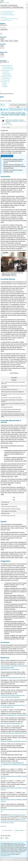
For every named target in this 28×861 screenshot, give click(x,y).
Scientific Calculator (7, 75)
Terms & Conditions (11, 852)
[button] (5, 84)
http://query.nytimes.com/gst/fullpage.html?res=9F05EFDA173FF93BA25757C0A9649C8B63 (14, 764)
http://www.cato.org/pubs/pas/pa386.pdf (11, 723)
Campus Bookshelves (17, 109)
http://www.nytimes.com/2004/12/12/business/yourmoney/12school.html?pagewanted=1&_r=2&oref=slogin (14, 667)
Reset (2, 38)
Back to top (3, 826)
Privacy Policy (4, 852)
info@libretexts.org (6, 855)
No (8, 838)
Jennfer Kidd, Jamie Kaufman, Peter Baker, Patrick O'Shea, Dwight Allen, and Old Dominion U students (15, 121)
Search (2, 859)
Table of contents (6, 127)
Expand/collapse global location (26, 109)
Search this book (3, 25)
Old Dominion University (7, 124)
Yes (3, 838)
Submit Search (4, 29)
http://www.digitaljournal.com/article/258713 (15, 715)
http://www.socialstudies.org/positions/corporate (13, 741)
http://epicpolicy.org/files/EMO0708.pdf (16, 733)
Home (6, 109)
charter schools (22, 230)
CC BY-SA (19, 817)
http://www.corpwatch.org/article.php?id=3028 (13, 677)
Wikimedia (13, 275)
